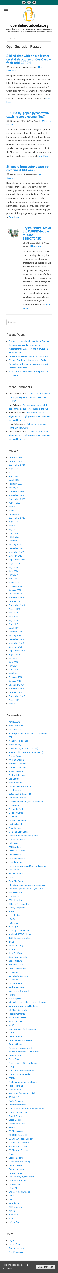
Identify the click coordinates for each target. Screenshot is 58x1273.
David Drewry (15, 828)
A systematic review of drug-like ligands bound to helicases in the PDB (29, 397)
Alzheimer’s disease (18, 740)
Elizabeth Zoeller (17, 850)
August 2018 (14, 654)
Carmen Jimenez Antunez (21, 786)
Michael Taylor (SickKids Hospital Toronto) (29, 1002)
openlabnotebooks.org (29, 26)
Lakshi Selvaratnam (18, 968)
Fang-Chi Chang (16, 881)
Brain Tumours (15, 782)
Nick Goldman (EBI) (17, 1017)
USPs (11, 1199)
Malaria (12, 994)
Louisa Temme (15, 983)
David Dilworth (15, 824)
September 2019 (17, 605)
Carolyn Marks (15, 790)
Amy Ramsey (15, 744)
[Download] (34, 2)
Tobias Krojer (15, 1184)
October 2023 (15, 461)
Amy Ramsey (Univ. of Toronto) (23, 748)
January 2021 (15, 544)
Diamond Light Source (19, 831)
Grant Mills (14, 896)
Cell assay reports (17, 797)
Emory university (17, 858)
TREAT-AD (13, 1188)
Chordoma (14, 805)
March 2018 (14, 673)
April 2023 (13, 476)
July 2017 (13, 703)
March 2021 (14, 536)
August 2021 (14, 521)
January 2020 (15, 590)
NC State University (18, 1009)
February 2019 (15, 631)
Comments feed (16, 1248)
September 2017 (17, 696)
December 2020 (16, 548)
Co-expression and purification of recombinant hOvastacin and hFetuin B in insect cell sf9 (28, 348)
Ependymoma (15, 862)
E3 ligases (13, 843)
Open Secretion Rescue (20, 1040)
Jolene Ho (13, 949)
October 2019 (15, 601)
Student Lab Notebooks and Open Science (29, 341)
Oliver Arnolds (15, 1036)
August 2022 (14, 502)
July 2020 (13, 567)
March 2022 (14, 510)
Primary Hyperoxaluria (19, 1074)
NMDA (11, 1025)
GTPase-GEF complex (19, 903)
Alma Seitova (15, 729)
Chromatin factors (17, 809)
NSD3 (11, 1032)
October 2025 (15, 457)
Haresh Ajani (14, 915)
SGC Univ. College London (21, 1138)
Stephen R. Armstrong (19, 1161)
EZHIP (11, 877)
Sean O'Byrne (15, 1116)
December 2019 (16, 593)
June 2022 (13, 506)
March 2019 (14, 627)
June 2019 (13, 616)
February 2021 (15, 540)
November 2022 (16, 495)
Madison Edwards (17, 987)
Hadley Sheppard (17, 907)
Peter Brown (15, 1055)
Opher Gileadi (15, 1044)
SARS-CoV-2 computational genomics (26, 1108)
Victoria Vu (14, 1203)
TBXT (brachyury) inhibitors (21, 1176)
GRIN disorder (15, 900)
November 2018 (16, 643)
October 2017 (15, 692)
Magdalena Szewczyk (19, 991)
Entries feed (15, 1244)
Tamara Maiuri (15, 1165)
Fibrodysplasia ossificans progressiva (27, 884)
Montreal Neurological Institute (23, 1006)
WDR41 (12, 1210)
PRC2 (11, 1066)
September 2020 (17, 559)
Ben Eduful (14, 778)
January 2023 (15, 487)
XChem (12, 1218)
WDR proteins (15, 1206)
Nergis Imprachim (17, 1013)
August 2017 (14, 699)
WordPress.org (16, 1251)
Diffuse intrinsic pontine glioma (23, 835)
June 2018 (13, 662)
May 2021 (13, 529)
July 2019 (13, 612)
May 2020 (13, 574)
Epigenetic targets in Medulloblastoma (27, 866)
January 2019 (15, 635)
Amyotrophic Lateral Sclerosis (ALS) (26, 752)
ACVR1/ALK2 (14, 721)
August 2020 (14, 563)
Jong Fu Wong (15, 953)
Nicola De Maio (16, 1021)
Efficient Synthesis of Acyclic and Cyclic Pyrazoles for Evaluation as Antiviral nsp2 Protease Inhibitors (28, 364)
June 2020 (13, 571)
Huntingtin (13, 926)
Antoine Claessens (18, 763)
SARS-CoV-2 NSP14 (18, 1112)
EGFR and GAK (15, 847)
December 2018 (16, 639)
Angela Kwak (15, 756)
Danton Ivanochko (17, 820)
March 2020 (14, 582)
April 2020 (13, 578)
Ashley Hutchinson (17, 774)
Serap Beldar (15, 1119)
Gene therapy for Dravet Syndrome (26, 888)
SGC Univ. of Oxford (18, 1146)
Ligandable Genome (18, 975)
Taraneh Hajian (15, 1172)
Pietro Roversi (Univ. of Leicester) (25, 1063)
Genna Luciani (15, 892)
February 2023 (15, 483)
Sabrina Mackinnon (18, 1104)
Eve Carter (14, 869)
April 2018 (13, 669)
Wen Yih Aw (14, 1214)
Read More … (44, 155)
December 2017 (16, 684)
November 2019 (16, 597)
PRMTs (12, 1078)
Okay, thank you (45, 1266)
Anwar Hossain (16, 771)
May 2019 (13, 620)
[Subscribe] (29, 2)
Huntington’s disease (19, 930)
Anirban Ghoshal (16, 759)
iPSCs (11, 941)
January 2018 (15, 680)
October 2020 (15, 555)
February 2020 (15, 586)
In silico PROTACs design (20, 934)
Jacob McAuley (16, 945)
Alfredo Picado (16, 725)
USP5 (11, 1195)
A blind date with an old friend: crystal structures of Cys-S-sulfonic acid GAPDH (28, 59)
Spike (11, 1153)
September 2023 (17, 464)
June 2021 (13, 525)
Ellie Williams (15, 854)
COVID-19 (13, 816)
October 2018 (15, 646)
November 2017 (16, 688)
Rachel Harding (16, 1085)
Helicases (13, 922)
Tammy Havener (16, 1169)
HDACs (12, 919)
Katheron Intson (16, 964)
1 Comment (38, 246)
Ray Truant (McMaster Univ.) (22, 1093)
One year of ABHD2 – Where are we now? (28, 356)
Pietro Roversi (16, 1059)
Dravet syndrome (17, 839)
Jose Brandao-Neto (18, 956)
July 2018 (13, 658)
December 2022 (16, 491)
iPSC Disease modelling (20, 938)
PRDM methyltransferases (21, 1070)
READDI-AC (14, 1097)
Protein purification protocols (23, 1081)
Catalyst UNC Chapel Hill (20, 793)
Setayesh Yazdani (17, 1123)
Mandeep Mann (16, 998)
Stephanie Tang (16, 1157)
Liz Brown (13, 979)
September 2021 (17, 517)
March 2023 (14, 480)
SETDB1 (12, 1127)
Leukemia (13, 972)
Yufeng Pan (14, 1222)
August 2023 (14, 468)
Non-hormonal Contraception (22, 1028)
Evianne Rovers (16, 873)
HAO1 (11, 911)
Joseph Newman (17, 960)
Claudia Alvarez (16, 812)
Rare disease (15, 1089)
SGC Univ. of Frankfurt (19, 1142)
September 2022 (17, 498)
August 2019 (14, 609)
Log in (11, 1240)
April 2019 (13, 624)
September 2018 (17, 650)
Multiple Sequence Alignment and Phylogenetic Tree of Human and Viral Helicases (29, 416)
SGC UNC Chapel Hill (18, 1135)
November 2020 (16, 552)
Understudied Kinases (19, 1191)
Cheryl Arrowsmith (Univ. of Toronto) (26, 801)
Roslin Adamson (16, 1100)
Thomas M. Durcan (17, 1180)
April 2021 (13, 533)
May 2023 (13, 472)
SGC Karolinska (16, 1131)
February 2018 (15, 677)
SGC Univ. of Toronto (18, 1150)
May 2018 (13, 665)
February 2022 (15, 514)
